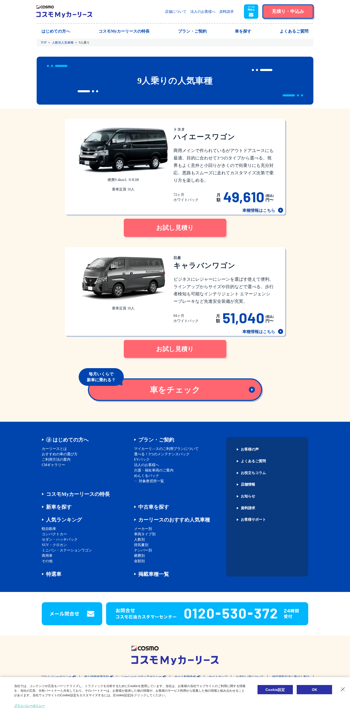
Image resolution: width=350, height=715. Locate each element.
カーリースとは (54, 449)
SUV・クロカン (54, 545)
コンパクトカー (54, 534)
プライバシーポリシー (29, 706)
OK (314, 690)
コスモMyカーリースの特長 (78, 494)
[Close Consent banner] (342, 689)
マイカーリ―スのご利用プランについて (166, 449)
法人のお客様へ (202, 12)
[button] (251, 11)
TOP (44, 42)
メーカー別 (143, 529)
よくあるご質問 (253, 461)
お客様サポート (253, 519)
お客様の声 (250, 449)
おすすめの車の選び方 (60, 454)
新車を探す (59, 506)
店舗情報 (248, 484)
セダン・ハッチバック (60, 539)
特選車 (53, 574)
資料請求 (226, 12)
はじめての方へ (71, 439)
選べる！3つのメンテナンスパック (162, 454)
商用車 (47, 556)
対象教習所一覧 (151, 481)
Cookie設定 (275, 690)
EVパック (142, 459)
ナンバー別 (143, 550)
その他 (47, 561)
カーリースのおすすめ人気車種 (174, 519)
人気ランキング (64, 519)
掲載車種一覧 (153, 574)
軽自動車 (49, 529)
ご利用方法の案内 (56, 459)
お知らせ (248, 496)
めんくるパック (146, 476)
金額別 (139, 561)
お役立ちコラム (253, 473)
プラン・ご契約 (156, 439)
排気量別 (141, 545)
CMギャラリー (53, 465)
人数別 (139, 539)
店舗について (176, 12)
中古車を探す (153, 506)
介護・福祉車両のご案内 (153, 470)
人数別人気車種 (63, 42)
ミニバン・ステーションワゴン (67, 550)
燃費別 (139, 556)
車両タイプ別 (145, 534)
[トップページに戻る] (64, 11)
